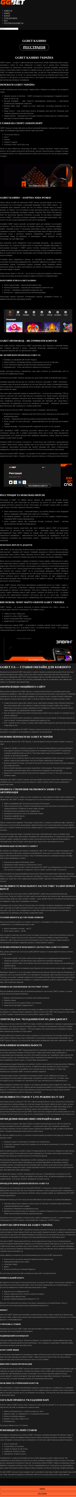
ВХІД (6, 21)
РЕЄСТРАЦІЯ (34, 47)
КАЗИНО (7, 13)
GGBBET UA (8, 11)
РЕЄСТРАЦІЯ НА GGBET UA (13, 23)
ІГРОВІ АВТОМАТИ (10, 18)
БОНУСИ (7, 16)
